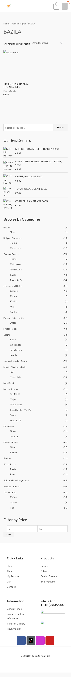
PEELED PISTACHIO (20, 409)
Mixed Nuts (16, 404)
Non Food (8, 383)
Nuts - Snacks (10, 389)
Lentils (13, 355)
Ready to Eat (16, 280)
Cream (13, 296)
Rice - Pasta (9, 464)
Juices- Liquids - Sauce (15, 361)
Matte (13, 502)
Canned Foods (11, 254)
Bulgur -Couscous (13, 238)
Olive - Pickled (10, 442)
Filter (9, 534)
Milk (12, 306)
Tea (12, 507)
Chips (13, 399)
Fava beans (16, 269)
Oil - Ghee (8, 426)
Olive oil (14, 436)
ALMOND (15, 393)
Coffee (13, 497)
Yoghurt (14, 312)
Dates (13, 322)
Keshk (13, 301)
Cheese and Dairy (12, 286)
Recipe (7, 458)
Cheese (14, 290)
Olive (12, 447)
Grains (6, 334)
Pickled (14, 452)
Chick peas (15, 264)
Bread (6, 227)
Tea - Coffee (9, 492)
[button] (68, 3)
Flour (12, 232)
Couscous (15, 248)
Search (60, 127)
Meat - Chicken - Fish (14, 367)
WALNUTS (16, 420)
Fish (12, 371)
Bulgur (13, 242)
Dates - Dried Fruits (13, 318)
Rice (12, 474)
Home (6, 23)
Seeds (13, 415)
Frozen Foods (10, 328)
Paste (13, 274)
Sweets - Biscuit (12, 486)
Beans (13, 258)
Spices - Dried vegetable (16, 480)
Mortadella (15, 377)
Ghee (13, 431)
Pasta (13, 469)
